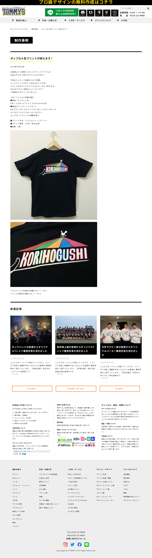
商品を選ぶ (21, 20)
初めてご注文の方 (74, 474)
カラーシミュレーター (104, 497)
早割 (41, 497)
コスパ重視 (16, 515)
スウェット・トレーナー (21, 485)
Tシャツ (15, 474)
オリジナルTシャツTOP (19, 29)
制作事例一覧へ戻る (76, 389)
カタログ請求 (73, 508)
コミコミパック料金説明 (48, 474)
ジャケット (16, 493)
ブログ (125, 485)
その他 (124, 20)
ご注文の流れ (73, 482)
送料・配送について (46, 508)
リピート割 (43, 493)
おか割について (73, 489)
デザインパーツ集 (102, 489)
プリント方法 (101, 474)
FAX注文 (71, 504)
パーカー (15, 482)
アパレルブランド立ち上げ (77, 500)
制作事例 (35, 29)
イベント (15, 526)
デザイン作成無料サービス (77, 478)
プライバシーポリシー (131, 500)
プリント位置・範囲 (103, 478)
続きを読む (15, 374)
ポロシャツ (16, 478)
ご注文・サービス (77, 20)
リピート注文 (73, 485)
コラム (125, 489)
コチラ (40, 291)
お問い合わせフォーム (76, 538)
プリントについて (103, 20)
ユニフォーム (17, 519)
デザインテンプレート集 (105, 485)
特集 (125, 493)
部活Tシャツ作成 (18, 511)
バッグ (14, 497)
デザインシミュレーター (105, 500)
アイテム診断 (17, 504)
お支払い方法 (44, 478)
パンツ (14, 489)
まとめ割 (42, 489)
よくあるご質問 (73, 511)
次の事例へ (119, 389)
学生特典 (42, 485)
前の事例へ (32, 389)
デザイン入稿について (104, 482)
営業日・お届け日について (49, 504)
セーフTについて (74, 493)
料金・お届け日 (49, 20)
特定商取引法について (131, 497)
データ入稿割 (44, 500)
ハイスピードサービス (76, 497)
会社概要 (126, 474)
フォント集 (100, 493)
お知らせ (126, 482)
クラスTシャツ (17, 508)
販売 (14, 523)
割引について (44, 482)
